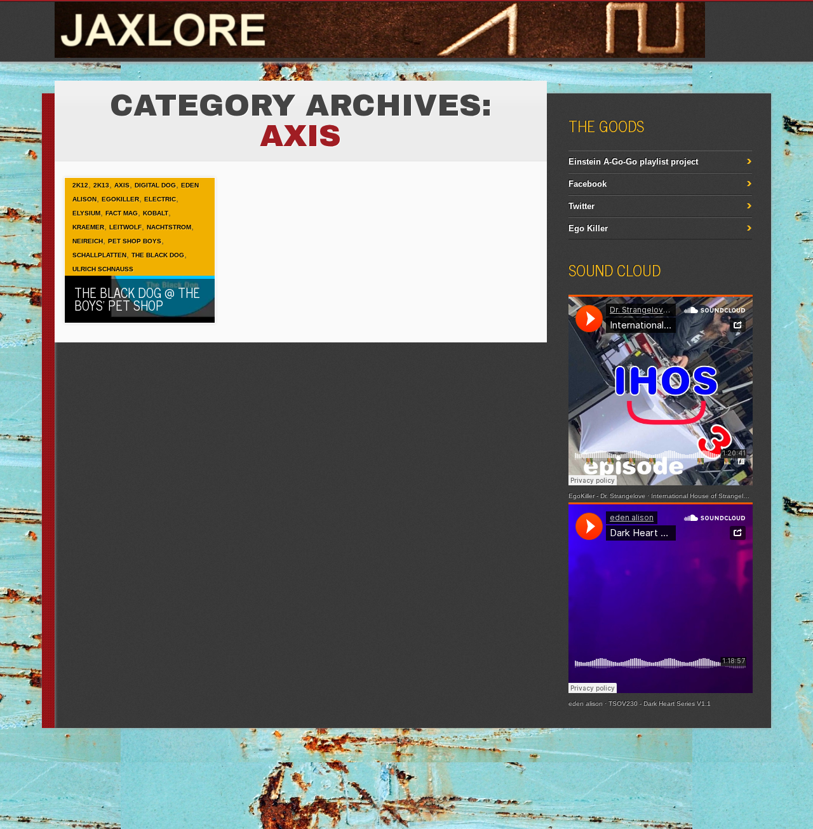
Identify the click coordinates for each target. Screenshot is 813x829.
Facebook (587, 184)
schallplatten (99, 255)
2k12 (80, 185)
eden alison (585, 703)
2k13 (101, 185)
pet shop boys (134, 241)
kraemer (88, 227)
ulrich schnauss (102, 269)
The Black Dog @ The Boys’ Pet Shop (137, 299)
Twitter (581, 206)
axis (122, 185)
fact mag (121, 213)
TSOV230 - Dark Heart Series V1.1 (659, 703)
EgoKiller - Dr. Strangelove (606, 495)
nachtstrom (169, 227)
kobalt (155, 213)
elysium (86, 213)
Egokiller (120, 199)
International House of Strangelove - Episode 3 (720, 495)
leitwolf (125, 227)
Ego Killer (588, 228)
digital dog (155, 185)
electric (160, 199)
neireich (87, 241)
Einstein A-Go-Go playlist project (633, 161)
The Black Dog (157, 255)
